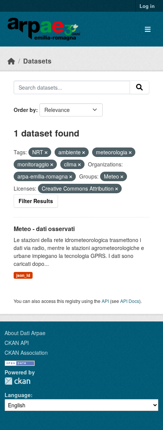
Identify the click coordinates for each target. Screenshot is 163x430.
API (105, 301)
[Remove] (46, 152)
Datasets (37, 60)
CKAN (17, 381)
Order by (25, 109)
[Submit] (139, 87)
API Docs (129, 301)
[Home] (11, 60)
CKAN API (17, 342)
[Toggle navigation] (147, 29)
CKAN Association (26, 352)
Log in (147, 5)
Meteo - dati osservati (44, 228)
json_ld (23, 275)
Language (18, 395)
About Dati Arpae (25, 333)
